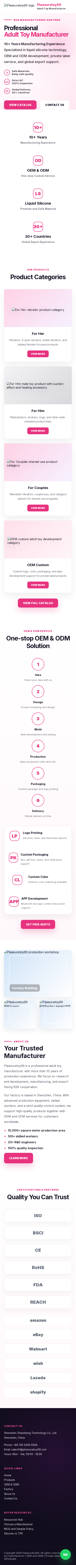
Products (9, 1479)
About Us (9, 1493)
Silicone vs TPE (13, 1533)
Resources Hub (13, 1519)
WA (65, 1554)
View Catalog (20, 104)
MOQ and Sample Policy (19, 1528)
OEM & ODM (11, 1484)
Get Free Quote (38, 924)
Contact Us (54, 104)
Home (7, 1475)
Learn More (18, 1158)
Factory (8, 1489)
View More (38, 353)
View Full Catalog (38, 603)
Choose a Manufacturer (18, 1524)
